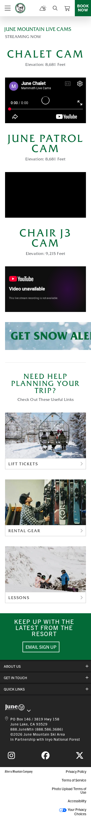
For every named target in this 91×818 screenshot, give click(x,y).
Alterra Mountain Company (19, 771)
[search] (55, 8)
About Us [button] (12, 666)
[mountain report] (43, 8)
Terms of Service (74, 780)
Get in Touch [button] (15, 677)
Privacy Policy (76, 771)
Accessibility (77, 800)
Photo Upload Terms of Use (69, 790)
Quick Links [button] (14, 689)
